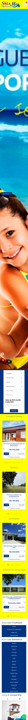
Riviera (14, 688)
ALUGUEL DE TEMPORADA (14, 629)
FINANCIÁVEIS (14, 635)
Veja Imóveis (6, 193)
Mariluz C (14, 670)
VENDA (14, 626)
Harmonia (14, 655)
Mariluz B (14, 667)
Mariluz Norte (14, 673)
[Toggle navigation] (25, 4)
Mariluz (14, 664)
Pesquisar (14, 410)
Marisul (14, 676)
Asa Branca (14, 646)
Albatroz (14, 643)
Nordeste (14, 679)
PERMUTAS (14, 632)
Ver (6, 453)
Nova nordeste (14, 682)
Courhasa (14, 652)
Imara (14, 658)
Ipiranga (14, 661)
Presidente (14, 685)
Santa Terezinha (14, 691)
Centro (14, 649)
